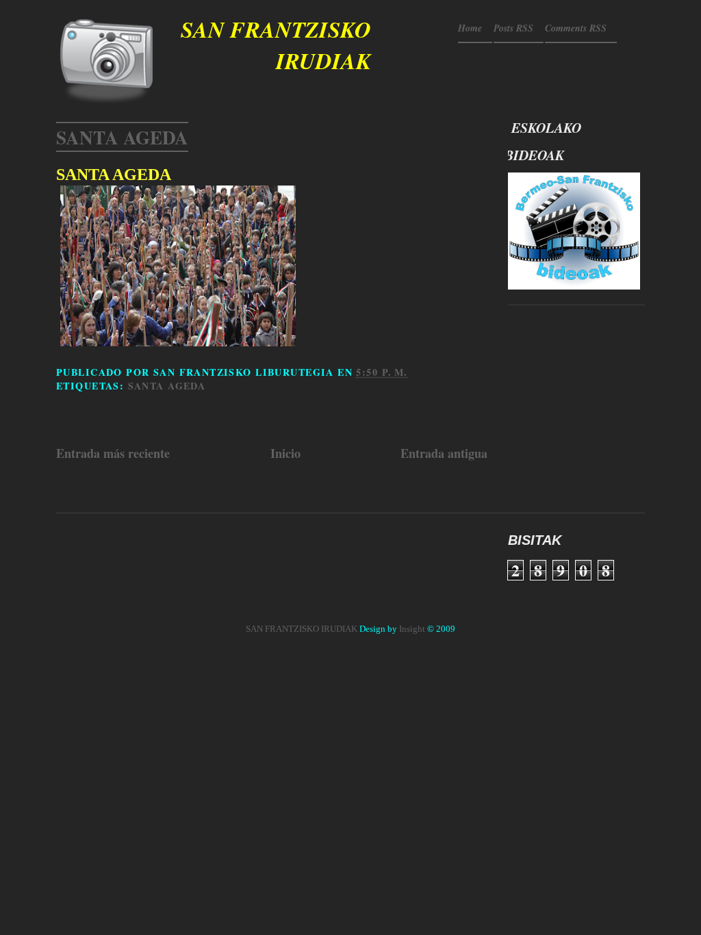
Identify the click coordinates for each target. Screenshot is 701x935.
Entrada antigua (443, 453)
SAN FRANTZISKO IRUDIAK (276, 45)
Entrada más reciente (113, 453)
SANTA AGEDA (122, 137)
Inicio (285, 453)
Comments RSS (576, 28)
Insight (412, 629)
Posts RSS (513, 28)
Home (470, 28)
